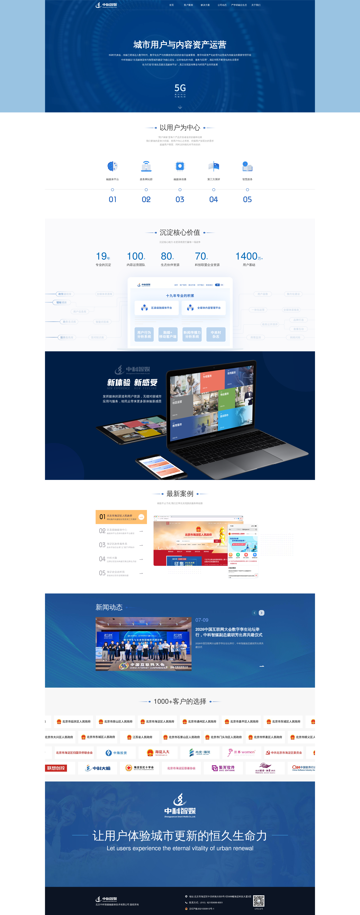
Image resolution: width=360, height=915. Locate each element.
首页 (171, 4)
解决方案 (205, 4)
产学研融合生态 (239, 4)
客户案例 (188, 4)
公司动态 (222, 4)
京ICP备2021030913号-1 (201, 908)
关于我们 (255, 4)
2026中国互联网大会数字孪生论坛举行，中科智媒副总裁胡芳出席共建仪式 (228, 631)
